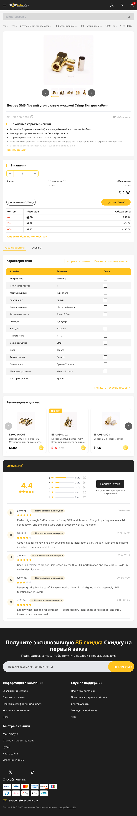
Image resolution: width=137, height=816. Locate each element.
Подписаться (123, 666)
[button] (111, 5)
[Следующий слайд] (91, 93)
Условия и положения (16, 710)
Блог (5, 716)
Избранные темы (13, 759)
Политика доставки (83, 690)
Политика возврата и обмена (89, 697)
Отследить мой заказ (84, 710)
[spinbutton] (22, 173)
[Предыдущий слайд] (45, 93)
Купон (6, 746)
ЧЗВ (73, 716)
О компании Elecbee (15, 690)
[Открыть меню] (4, 5)
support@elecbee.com (23, 800)
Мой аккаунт (10, 733)
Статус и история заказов (18, 740)
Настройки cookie (67, 807)
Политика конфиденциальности (22, 703)
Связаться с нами (14, 697)
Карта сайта (10, 753)
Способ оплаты (80, 703)
